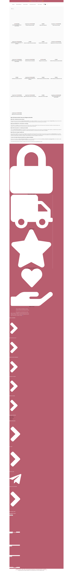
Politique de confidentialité (27, 569)
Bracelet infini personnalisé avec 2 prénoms (30, 79)
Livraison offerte (31, 228)
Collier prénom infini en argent (43, 96)
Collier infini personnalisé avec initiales (43, 78)
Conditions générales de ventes (19, 569)
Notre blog (11, 417)
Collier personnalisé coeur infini (17, 78)
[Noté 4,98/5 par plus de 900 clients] (31, 267)
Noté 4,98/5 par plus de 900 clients (31, 268)
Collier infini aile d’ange (56, 25)
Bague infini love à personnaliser (17, 114)
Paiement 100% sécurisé (31, 194)
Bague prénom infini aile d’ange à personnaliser (17, 61)
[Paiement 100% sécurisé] (31, 193)
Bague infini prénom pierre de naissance (30, 96)
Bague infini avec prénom (43, 60)
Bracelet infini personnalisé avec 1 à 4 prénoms (17, 43)
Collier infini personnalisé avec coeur (56, 78)
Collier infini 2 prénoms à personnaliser (56, 60)
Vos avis (11, 418)
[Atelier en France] (32, 305)
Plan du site (43, 569)
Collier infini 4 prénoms (43, 25)
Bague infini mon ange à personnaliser (17, 96)
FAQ (46, 569)
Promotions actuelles (39, 569)
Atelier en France (31, 306)
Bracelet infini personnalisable (30, 60)
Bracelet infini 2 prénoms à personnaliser (56, 97)
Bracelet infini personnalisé (30, 25)
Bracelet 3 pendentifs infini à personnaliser (16, 25)
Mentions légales (33, 569)
